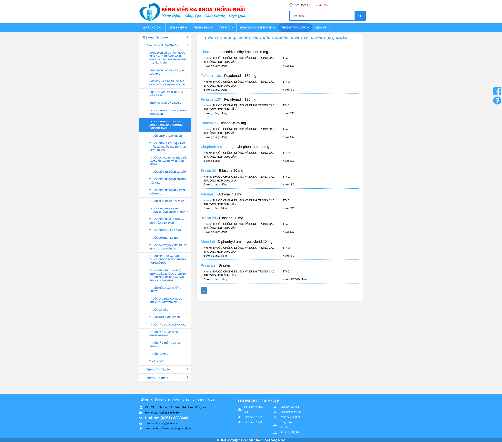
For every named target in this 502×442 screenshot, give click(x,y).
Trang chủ (154, 27)
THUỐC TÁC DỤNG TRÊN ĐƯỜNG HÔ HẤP (163, 334)
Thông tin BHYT (157, 377)
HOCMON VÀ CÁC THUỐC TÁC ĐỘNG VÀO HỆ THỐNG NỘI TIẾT (167, 83)
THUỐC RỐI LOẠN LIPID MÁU (165, 317)
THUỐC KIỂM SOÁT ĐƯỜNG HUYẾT (165, 290)
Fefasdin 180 (211, 76)
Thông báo (202, 27)
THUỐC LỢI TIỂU (158, 309)
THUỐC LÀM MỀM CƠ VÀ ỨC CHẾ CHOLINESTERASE (165, 300)
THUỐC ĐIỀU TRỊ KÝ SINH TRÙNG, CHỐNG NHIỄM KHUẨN (167, 210)
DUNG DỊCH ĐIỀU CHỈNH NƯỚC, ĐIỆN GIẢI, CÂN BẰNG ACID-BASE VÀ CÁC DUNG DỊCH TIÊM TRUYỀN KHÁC (167, 57)
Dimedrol (208, 242)
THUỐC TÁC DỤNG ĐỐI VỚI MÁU (167, 324)
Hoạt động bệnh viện (256, 27)
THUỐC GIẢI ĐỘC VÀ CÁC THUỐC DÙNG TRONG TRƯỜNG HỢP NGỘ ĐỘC (167, 259)
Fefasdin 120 (211, 99)
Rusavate (208, 265)
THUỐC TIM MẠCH (159, 354)
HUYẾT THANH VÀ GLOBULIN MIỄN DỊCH (166, 94)
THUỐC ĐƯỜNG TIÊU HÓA (164, 238)
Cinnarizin (208, 123)
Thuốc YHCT (156, 361)
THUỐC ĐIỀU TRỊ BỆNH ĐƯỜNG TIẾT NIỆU (167, 181)
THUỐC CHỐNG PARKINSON (165, 136)
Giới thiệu (177, 27)
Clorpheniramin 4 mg (217, 147)
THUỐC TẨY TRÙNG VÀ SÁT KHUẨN (165, 345)
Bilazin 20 (208, 170)
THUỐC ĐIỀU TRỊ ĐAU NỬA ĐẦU (167, 201)
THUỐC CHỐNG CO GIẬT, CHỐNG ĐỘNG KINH (168, 112)
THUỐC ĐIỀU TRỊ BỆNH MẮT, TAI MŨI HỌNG (167, 192)
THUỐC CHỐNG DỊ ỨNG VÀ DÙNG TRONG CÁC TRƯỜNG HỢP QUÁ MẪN (166, 125)
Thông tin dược (294, 27)
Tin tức (225, 27)
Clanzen (207, 52)
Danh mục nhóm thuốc (162, 45)
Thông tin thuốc (158, 369)
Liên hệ (320, 27)
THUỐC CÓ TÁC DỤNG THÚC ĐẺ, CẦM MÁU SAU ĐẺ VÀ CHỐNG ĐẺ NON (168, 161)
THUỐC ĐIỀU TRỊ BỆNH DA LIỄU (167, 172)
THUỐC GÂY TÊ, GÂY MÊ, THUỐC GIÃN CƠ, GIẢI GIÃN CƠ (168, 247)
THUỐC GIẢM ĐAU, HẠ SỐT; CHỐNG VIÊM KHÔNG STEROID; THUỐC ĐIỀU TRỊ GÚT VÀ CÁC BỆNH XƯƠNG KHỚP (167, 275)
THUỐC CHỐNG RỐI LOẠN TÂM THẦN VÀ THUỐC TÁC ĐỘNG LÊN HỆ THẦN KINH (168, 146)
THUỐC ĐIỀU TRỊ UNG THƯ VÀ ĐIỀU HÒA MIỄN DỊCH (166, 221)
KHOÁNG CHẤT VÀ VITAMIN (165, 103)
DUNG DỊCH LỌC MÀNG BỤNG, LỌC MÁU (167, 72)
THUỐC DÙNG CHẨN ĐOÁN (165, 230)
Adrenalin (208, 194)
